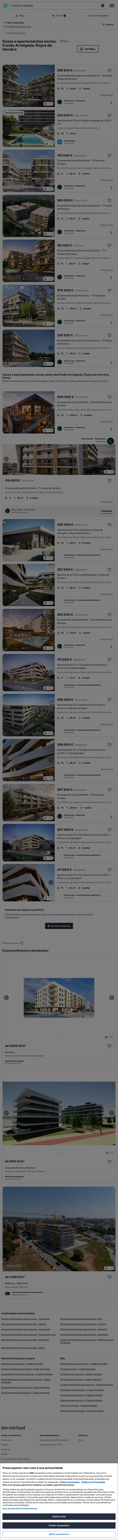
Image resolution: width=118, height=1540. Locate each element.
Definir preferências (59, 1534)
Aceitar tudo (59, 1516)
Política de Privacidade (93, 1482)
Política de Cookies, (70, 1482)
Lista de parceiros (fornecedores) (19, 1508)
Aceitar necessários (59, 1525)
